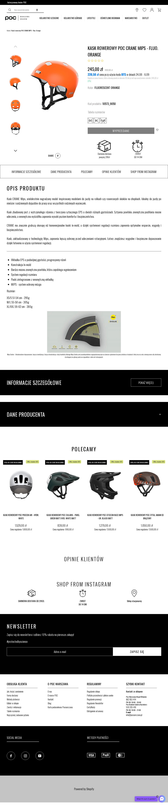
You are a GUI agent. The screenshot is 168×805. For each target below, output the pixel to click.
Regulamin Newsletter (95, 703)
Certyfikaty (91, 707)
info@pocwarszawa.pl (134, 715)
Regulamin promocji (94, 699)
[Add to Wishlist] (158, 131)
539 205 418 (131, 707)
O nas (50, 691)
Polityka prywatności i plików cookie (100, 695)
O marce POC (53, 695)
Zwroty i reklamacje (14, 707)
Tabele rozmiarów (13, 711)
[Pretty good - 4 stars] (99, 61)
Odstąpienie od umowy (95, 711)
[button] (37, 10)
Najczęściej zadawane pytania (18, 715)
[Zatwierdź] (10, 10)
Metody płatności (13, 699)
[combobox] (28, 10)
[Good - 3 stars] (95, 61)
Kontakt (50, 699)
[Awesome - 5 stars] (102, 61)
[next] (165, 498)
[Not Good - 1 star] (89, 61)
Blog (49, 703)
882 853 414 (131, 699)
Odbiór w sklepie (13, 703)
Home (8, 30)
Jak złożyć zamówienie (15, 691)
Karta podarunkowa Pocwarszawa (60, 707)
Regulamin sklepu (93, 691)
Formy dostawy (12, 695)
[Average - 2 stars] (92, 61)
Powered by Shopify (84, 789)
